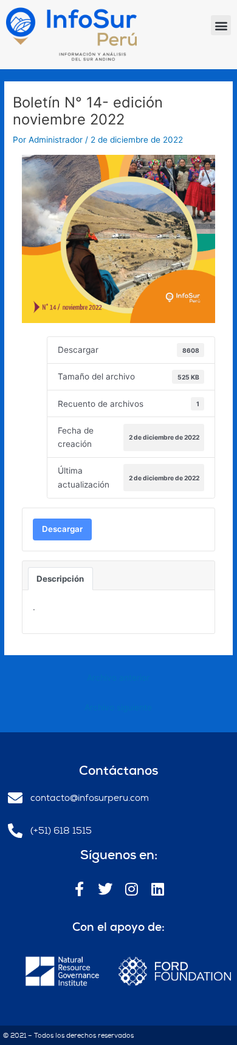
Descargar (62, 529)
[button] (221, 25)
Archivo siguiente (118, 707)
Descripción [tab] (60, 579)
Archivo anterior (118, 677)
